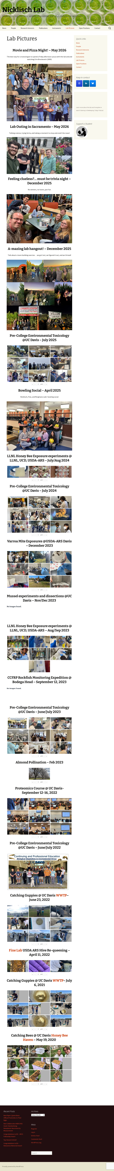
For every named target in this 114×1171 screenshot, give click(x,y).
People (13, 28)
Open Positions (84, 28)
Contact (97, 28)
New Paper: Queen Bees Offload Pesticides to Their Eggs (12, 1117)
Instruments (56, 28)
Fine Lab (15, 950)
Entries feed (35, 1136)
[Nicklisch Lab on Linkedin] (86, 83)
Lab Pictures (70, 28)
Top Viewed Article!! (10, 1140)
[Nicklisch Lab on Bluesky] (93, 83)
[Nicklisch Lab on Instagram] (79, 83)
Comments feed (36, 1139)
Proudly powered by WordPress (13, 1166)
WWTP (61, 895)
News (4, 28)
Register (34, 1129)
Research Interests (27, 28)
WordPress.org (36, 1143)
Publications (43, 28)
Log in (33, 1132)
